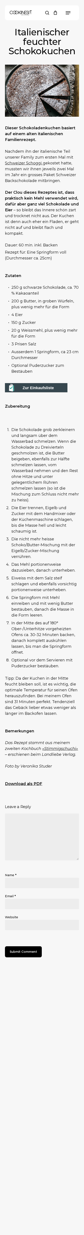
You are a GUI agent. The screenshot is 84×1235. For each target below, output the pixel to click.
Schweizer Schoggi (24, 163)
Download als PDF (23, 783)
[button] (68, 13)
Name (10, 875)
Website (11, 917)
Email (10, 896)
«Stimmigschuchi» (60, 748)
